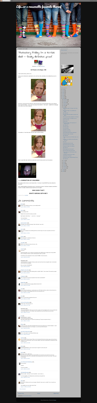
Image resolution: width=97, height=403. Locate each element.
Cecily (37, 66)
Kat (21, 315)
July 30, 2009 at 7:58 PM (25, 239)
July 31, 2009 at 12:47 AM (25, 305)
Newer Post (21, 393)
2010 (63, 96)
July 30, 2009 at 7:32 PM (25, 219)
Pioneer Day (65, 121)
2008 (63, 169)
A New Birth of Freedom (67, 155)
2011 (63, 95)
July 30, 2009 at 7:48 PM (25, 225)
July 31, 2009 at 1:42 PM (25, 358)
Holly (22, 380)
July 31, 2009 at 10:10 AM (25, 342)
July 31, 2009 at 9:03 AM (25, 334)
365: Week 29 (65, 125)
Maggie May (23, 282)
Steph (22, 346)
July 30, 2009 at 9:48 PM (25, 279)
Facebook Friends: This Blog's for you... (70, 118)
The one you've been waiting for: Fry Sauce (71, 116)
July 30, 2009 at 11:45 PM (25, 285)
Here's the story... (64, 50)
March (64, 165)
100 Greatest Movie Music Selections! (69, 132)
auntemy (22, 337)
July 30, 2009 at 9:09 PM (25, 272)
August (64, 105)
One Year (64, 141)
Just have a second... (67, 129)
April (64, 163)
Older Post (56, 393)
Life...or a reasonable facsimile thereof (38, 6)
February (65, 166)
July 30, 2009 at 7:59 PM (25, 245)
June (64, 160)
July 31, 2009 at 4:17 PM (25, 377)
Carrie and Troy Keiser (25, 302)
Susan (22, 352)
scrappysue (23, 276)
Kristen (22, 236)
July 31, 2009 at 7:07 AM (25, 312)
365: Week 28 (65, 135)
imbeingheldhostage (25, 372)
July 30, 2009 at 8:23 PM (25, 257)
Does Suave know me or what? (68, 144)
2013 (63, 92)
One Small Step (66, 128)
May (64, 162)
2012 (63, 93)
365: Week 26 (65, 158)
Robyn (22, 324)
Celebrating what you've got (68, 143)
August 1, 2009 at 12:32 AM (26, 386)
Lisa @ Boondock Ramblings (26, 361)
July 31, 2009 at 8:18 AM (25, 328)
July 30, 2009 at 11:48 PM (25, 292)
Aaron (22, 210)
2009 (63, 98)
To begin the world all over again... (69, 154)
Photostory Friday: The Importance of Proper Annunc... (69, 123)
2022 (63, 89)
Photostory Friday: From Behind (68, 146)
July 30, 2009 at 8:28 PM (25, 266)
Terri (21, 288)
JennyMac (23, 242)
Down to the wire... (66, 119)
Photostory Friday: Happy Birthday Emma (70, 157)
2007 (63, 171)
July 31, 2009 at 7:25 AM (25, 320)
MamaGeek (42, 66)
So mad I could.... (66, 126)
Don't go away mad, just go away (69, 150)
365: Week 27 (65, 147)
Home (38, 393)
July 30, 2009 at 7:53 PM (25, 233)
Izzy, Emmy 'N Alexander (25, 331)
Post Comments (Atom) (27, 395)
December (65, 99)
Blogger (54, 400)
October (64, 102)
